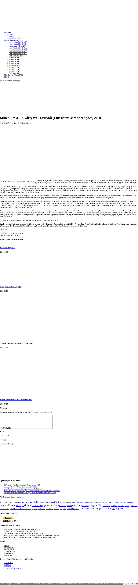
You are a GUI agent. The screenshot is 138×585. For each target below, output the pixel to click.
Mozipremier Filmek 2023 (17, 46)
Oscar (11, 34)
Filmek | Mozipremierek (12, 40)
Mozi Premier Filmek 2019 (18, 54)
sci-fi (57, 509)
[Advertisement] (69, 98)
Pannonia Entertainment (21, 509)
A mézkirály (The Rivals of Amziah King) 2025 (20, 487)
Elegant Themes (12, 559)
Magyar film (95, 505)
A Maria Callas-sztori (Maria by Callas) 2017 (16, 343)
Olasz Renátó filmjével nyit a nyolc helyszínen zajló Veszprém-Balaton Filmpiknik (32, 491)
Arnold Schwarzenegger (68, 502)
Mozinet (114, 506)
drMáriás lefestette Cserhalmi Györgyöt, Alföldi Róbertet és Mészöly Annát (30, 493)
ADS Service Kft (7, 502)
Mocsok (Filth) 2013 (7, 248)
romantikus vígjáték (51, 509)
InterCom (77, 505)
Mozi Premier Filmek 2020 (18, 52)
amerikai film (30, 502)
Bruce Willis (92, 502)
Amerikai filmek (9, 551)
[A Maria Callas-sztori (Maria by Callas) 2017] (41, 339)
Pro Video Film (41, 509)
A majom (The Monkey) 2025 (10, 287)
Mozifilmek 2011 (14, 69)
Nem (133, 584)
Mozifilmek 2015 (14, 61)
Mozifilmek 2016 (14, 59)
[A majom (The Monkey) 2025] (23, 283)
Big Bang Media (79, 502)
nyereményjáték (128, 506)
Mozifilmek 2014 (14, 63)
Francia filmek (9, 550)
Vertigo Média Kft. (102, 508)
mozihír (108, 506)
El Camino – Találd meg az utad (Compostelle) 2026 (22, 485)
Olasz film (6, 509)
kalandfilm (85, 506)
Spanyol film (63, 509)
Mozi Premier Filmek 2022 (18, 48)
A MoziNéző (8, 563)
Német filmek (9, 553)
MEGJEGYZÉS (5, 428)
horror (69, 506)
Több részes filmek (15, 73)
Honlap (2, 440)
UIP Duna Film (87, 508)
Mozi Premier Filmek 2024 (18, 44)
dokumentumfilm (129, 502)
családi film (118, 502)
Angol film (43, 502)
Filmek (6, 77)
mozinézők (120, 506)
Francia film (53, 505)
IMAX (11, 36)
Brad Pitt (87, 502)
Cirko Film (109, 502)
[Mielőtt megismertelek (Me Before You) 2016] (34, 395)
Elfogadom (127, 584)
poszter (35, 509)
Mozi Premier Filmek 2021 (18, 50)
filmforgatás (20, 506)
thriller (70, 509)
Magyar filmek (9, 548)
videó (113, 509)
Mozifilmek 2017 (14, 58)
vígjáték (120, 508)
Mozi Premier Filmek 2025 (18, 42)
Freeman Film (62, 506)
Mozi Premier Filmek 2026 (13, 75)
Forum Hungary (39, 505)
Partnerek (7, 567)
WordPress (31, 559)
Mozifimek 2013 (14, 65)
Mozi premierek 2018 (16, 56)
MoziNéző (6, 123)
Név (2, 432)
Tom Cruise (76, 509)
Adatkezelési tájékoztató (12, 568)
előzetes (11, 505)
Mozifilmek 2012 (14, 67)
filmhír (28, 505)
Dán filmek (8, 555)
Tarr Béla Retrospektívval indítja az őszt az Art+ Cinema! (23, 489)
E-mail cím (4, 436)
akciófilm (18, 502)
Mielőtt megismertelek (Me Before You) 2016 (16, 400)
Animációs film (54, 502)
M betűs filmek (25, 123)
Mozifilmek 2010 (14, 71)
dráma (3, 505)
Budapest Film (100, 502)
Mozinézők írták (14, 38)
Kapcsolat (7, 565)
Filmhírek (7, 32)
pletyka (31, 509)
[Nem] (137, 584)
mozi (104, 506)
